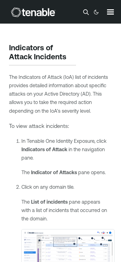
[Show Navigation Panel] (110, 11)
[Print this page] (71, 57)
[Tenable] (33, 12)
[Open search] (86, 12)
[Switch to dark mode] (96, 12)
